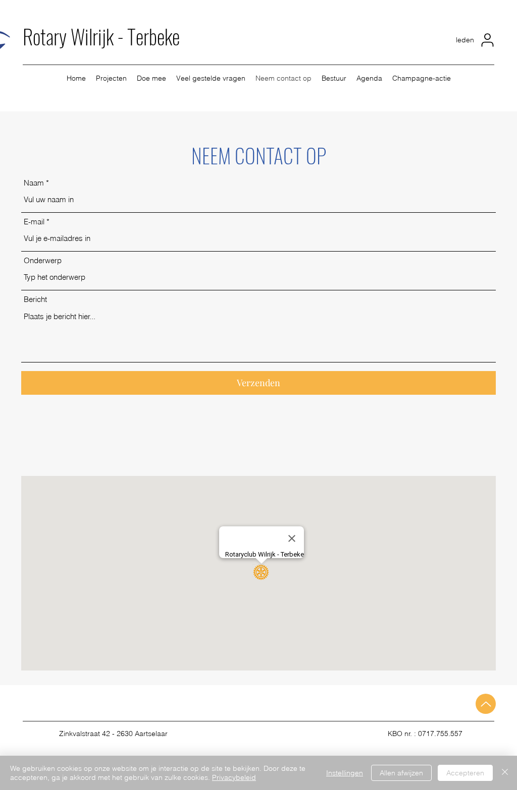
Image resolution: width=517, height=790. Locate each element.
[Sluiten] (505, 773)
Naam (34, 183)
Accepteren (465, 772)
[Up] (486, 704)
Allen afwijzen (401, 772)
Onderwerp (43, 260)
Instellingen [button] (344, 772)
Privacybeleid (234, 777)
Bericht (35, 299)
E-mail (34, 221)
